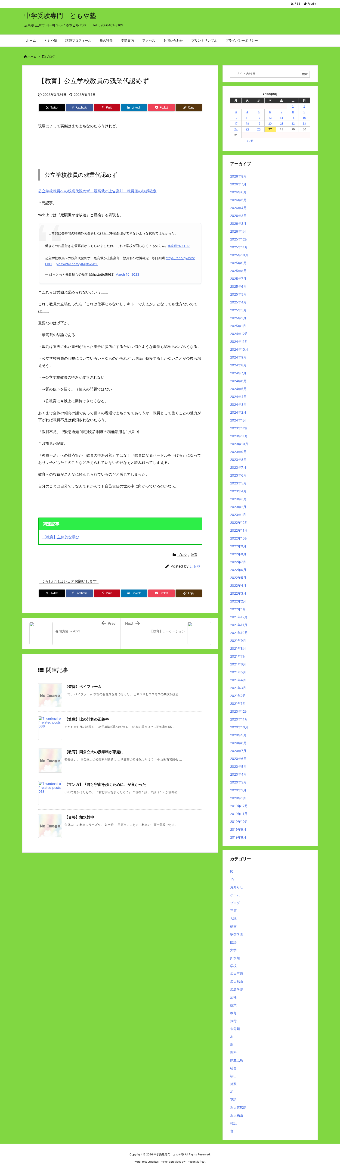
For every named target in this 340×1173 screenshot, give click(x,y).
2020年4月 (238, 774)
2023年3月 (238, 499)
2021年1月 (238, 703)
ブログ (50, 56)
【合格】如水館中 (79, 817)
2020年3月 (238, 782)
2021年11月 (238, 625)
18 (247, 123)
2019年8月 (238, 837)
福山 (233, 1076)
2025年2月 (238, 318)
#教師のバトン (179, 246)
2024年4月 (238, 397)
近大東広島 (238, 1107)
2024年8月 (238, 365)
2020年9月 (238, 735)
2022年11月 (238, 530)
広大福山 (236, 981)
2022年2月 (238, 601)
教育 (194, 555)
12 (258, 117)
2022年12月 (239, 522)
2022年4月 (238, 585)
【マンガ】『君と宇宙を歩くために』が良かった (105, 784)
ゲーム (235, 895)
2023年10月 (239, 444)
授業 (233, 1005)
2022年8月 (238, 554)
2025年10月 (239, 255)
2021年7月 (238, 656)
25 (247, 129)
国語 (233, 942)
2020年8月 (238, 743)
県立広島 (236, 1060)
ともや (195, 566)
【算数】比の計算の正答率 (87, 719)
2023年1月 (238, 515)
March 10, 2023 (127, 274)
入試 (233, 918)
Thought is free (195, 1161)
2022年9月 (238, 546)
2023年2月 (238, 507)
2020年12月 (239, 711)
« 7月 (250, 141)
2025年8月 (238, 271)
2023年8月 (238, 460)
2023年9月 (238, 452)
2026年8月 (238, 176)
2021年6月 (238, 664)
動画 (233, 926)
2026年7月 (238, 184)
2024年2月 (238, 412)
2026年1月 (238, 231)
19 (258, 123)
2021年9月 (238, 641)
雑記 (233, 1123)
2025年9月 (238, 263)
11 (247, 117)
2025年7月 (238, 279)
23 (304, 123)
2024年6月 (238, 381)
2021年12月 (238, 617)
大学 (233, 950)
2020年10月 (239, 727)
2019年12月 (239, 806)
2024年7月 (238, 373)
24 (236, 129)
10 (236, 117)
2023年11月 (239, 436)
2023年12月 (239, 428)
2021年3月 (238, 688)
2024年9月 (238, 357)
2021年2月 (238, 696)
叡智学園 (236, 934)
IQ (232, 871)
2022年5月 (238, 578)
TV (232, 879)
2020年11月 (239, 719)
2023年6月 (238, 475)
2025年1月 (238, 326)
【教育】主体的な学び (60, 537)
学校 (233, 966)
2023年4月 (238, 491)
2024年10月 (239, 349)
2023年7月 (238, 467)
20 (270, 123)
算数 (233, 1084)
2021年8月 (238, 648)
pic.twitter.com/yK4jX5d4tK (77, 264)
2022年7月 (238, 562)
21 (281, 123)
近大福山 (236, 1115)
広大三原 (236, 974)
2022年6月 (238, 570)
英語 (233, 1099)
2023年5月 (238, 483)
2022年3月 (238, 593)
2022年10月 (239, 538)
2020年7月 (238, 751)
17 (236, 123)
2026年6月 (238, 192)
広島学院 (236, 989)
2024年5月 (238, 389)
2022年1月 (238, 609)
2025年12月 (239, 239)
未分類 (235, 1029)
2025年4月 (238, 302)
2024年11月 (239, 341)
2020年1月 (238, 798)
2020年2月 (238, 790)
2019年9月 (238, 829)
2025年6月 (238, 286)
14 (281, 117)
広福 (233, 997)
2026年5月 (238, 200)
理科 (233, 1052)
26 (258, 129)
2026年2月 (238, 223)
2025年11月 (239, 247)
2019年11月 (238, 814)
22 (293, 123)
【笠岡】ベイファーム (83, 686)
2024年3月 (238, 404)
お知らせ (236, 887)
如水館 (235, 958)
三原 (233, 911)
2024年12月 (239, 334)
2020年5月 (238, 766)
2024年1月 (238, 420)
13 (270, 117)
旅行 (233, 1021)
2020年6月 (238, 759)
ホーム (32, 56)
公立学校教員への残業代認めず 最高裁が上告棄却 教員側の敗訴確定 (97, 191)
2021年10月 (239, 633)
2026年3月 (238, 216)
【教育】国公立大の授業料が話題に (94, 751)
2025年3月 (238, 310)
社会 (233, 1068)
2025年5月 (238, 294)
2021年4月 (238, 680)
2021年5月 (238, 672)
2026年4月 (238, 208)
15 (292, 117)
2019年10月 (239, 822)
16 (304, 117)
